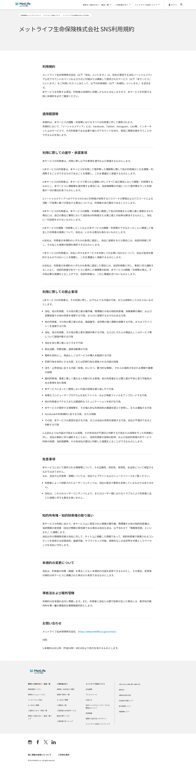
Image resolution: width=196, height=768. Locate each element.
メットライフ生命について (51, 15)
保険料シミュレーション (36, 694)
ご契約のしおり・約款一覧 (37, 710)
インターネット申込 (35, 700)
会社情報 (89, 689)
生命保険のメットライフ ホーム (30, 15)
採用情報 (89, 713)
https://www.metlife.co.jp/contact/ (97, 631)
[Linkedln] (53, 742)
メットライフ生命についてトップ (98, 724)
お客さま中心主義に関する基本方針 (129, 684)
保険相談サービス (34, 689)
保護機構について (124, 712)
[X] (46, 742)
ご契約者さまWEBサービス (66, 710)
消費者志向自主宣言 (125, 695)
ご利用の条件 (64, 754)
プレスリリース (91, 694)
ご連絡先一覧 (61, 705)
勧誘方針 (121, 690)
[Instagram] (30, 742)
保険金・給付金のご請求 (65, 689)
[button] (97, 4)
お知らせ (89, 700)
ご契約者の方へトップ (65, 721)
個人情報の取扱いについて (39, 754)
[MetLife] (38, 672)
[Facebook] (38, 742)
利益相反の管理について (126, 701)
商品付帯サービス (63, 716)
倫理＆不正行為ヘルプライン (96, 718)
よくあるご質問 (33, 705)
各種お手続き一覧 (63, 694)
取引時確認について (125, 706)
